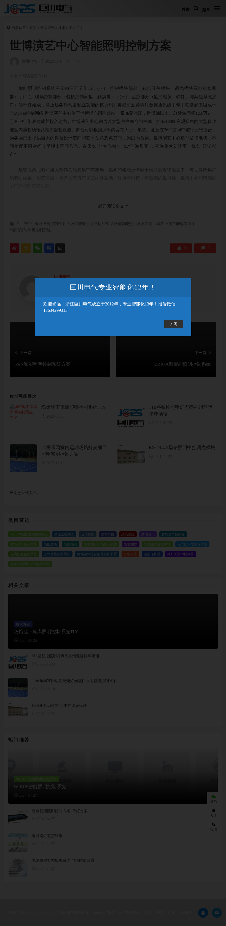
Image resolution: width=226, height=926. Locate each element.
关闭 (173, 324)
